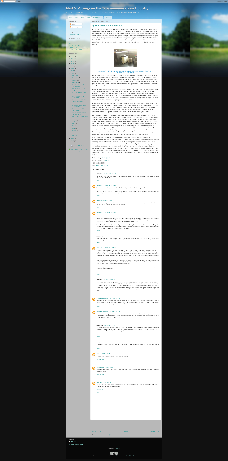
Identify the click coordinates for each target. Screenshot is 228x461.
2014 (72, 61)
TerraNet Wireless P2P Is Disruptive (79, 109)
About (76, 17)
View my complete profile (76, 444)
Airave (110, 158)
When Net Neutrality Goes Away (79, 93)
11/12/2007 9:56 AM (110, 212)
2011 (72, 63)
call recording (100, 359)
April (73, 128)
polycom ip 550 (101, 374)
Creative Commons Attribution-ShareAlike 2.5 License (124, 455)
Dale (98, 353)
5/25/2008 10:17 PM (109, 342)
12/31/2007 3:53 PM (114, 311)
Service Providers (97, 17)
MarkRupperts (100, 367)
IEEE (70, 43)
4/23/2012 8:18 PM (105, 382)
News (82, 17)
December (75, 75)
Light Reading (73, 47)
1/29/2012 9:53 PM (110, 367)
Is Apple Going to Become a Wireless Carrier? (80, 117)
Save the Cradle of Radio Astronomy (79, 105)
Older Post (154, 431)
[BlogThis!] (98, 163)
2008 (72, 71)
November (75, 78)
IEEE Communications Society (77, 45)
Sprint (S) (105, 158)
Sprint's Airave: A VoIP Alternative (107, 25)
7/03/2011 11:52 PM (105, 353)
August (74, 121)
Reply (98, 180)
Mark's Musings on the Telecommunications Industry (107, 8)
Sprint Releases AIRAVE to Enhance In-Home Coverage (79, 101)
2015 (72, 59)
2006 (72, 138)
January (74, 135)
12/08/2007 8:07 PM (109, 279)
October (74, 80)
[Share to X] (100, 163)
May (73, 125)
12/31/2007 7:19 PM (109, 325)
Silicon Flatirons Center (75, 49)
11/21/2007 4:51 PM (110, 248)
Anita (98, 382)
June (73, 123)
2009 (72, 68)
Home (70, 17)
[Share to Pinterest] (103, 163)
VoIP (107, 165)
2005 (72, 141)
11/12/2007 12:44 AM (108, 200)
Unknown (99, 185)
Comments (74, 27)
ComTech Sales (73, 41)
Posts (73, 24)
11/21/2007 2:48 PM (109, 236)
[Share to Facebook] (102, 163)
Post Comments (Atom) (106, 435)
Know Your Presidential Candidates (78, 85)
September (75, 82)
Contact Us (108, 17)
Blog (88, 17)
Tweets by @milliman (75, 34)
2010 (72, 66)
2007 (72, 73)
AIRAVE (97, 165)
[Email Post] (93, 163)
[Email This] (97, 163)
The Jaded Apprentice (102, 298)
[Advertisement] (125, 425)
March (74, 130)
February (75, 133)
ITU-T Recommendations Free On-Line (79, 113)
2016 (72, 56)
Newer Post (96, 431)
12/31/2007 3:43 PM (114, 298)
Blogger (117, 448)
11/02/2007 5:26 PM (110, 185)
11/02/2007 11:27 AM (110, 174)
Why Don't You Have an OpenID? (78, 89)
